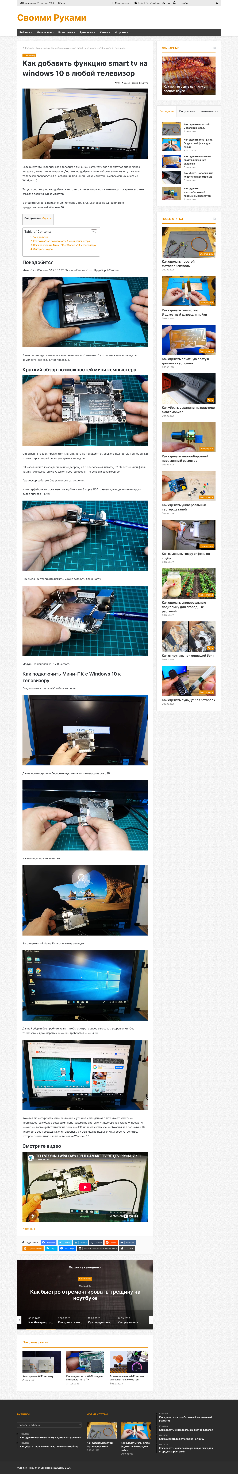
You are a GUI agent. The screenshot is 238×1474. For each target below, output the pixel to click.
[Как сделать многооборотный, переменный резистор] (171, 193)
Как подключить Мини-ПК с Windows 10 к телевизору (64, 245)
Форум (62, 3)
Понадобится (40, 237)
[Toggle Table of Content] (92, 232)
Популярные (187, 111)
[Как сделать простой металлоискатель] (171, 128)
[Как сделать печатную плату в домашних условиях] (171, 161)
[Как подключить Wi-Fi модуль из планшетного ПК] (85, 1362)
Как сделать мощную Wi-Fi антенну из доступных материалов (85, 1295)
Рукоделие (86, 32)
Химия (104, 32)
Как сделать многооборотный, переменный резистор (197, 192)
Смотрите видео (43, 249)
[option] (85, 1294)
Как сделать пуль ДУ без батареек (188, 700)
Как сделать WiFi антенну (37, 1376)
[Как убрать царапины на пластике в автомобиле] (171, 177)
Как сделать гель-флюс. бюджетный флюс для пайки (198, 143)
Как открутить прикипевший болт (188, 655)
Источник (28, 1228)
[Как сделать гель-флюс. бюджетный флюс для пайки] (171, 144)
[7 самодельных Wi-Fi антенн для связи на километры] (129, 1362)
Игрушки (120, 32)
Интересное (44, 32)
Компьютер (42, 48)
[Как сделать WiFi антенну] (41, 1362)
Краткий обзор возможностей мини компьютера (61, 241)
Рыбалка (25, 32)
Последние (166, 111)
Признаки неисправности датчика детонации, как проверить (192, 86)
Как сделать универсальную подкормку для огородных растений (184, 607)
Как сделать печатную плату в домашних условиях (197, 160)
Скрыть (46, 218)
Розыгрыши (65, 32)
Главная (29, 48)
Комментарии (209, 111)
